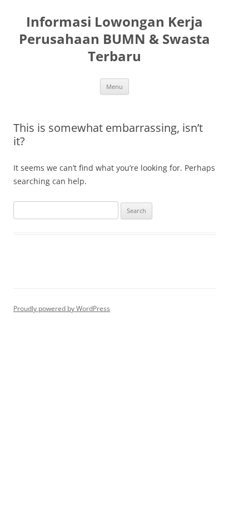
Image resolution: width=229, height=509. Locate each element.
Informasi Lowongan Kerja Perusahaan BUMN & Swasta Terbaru (114, 39)
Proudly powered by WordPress (61, 308)
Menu (114, 86)
